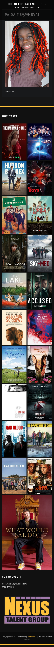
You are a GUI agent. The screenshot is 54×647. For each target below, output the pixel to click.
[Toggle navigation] (27, 14)
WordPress (32, 636)
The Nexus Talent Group (27, 4)
